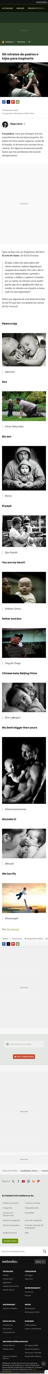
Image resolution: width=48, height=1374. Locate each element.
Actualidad (29, 1212)
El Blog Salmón (31, 1325)
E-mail (17, 102)
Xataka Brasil (8, 1349)
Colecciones (17, 938)
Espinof (28, 1295)
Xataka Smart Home (11, 1286)
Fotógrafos (7, 1207)
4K (29, 41)
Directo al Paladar (10, 1308)
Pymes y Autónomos (33, 1328)
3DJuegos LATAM (31, 1345)
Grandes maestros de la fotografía (34, 1226)
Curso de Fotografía (33, 1220)
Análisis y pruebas (11, 1203)
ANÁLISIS (20, 8)
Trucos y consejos (32, 1203)
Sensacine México (32, 1349)
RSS (33, 1181)
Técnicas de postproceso (8, 1214)
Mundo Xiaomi (8, 1289)
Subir (38, 1261)
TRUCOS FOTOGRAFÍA (37, 8)
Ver (25, 1056)
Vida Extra (29, 1279)
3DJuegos (29, 1275)
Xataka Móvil (8, 1279)
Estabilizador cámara (29, 1170)
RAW (27, 1232)
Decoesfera (7, 1328)
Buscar (44, 1251)
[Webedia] (42, 2)
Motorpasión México (33, 1356)
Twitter (8, 102)
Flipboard (13, 102)
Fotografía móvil (31, 1207)
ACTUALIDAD (7, 8)
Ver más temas (10, 1241)
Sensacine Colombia (33, 1352)
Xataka (5, 1275)
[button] (17, 123)
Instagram (9, 41)
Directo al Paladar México (10, 1357)
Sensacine (29, 1292)
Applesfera (7, 1282)
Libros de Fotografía (11, 1220)
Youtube (23, 1181)
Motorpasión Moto (32, 1312)
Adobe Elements (10, 1232)
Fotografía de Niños (35, 938)
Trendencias (8, 1325)
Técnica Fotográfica (11, 1225)
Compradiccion (9, 1332)
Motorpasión (30, 1308)
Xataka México (9, 1345)
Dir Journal (13, 929)
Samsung (21, 41)
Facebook (4, 102)
